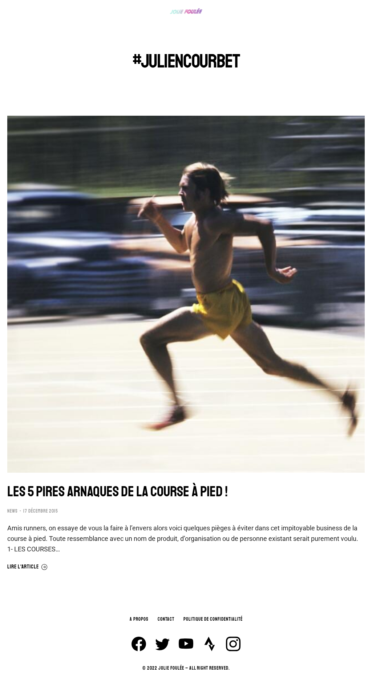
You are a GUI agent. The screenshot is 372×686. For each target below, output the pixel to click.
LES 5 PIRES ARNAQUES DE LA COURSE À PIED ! (117, 492)
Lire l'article (23, 567)
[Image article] (186, 294)
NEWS (12, 511)
